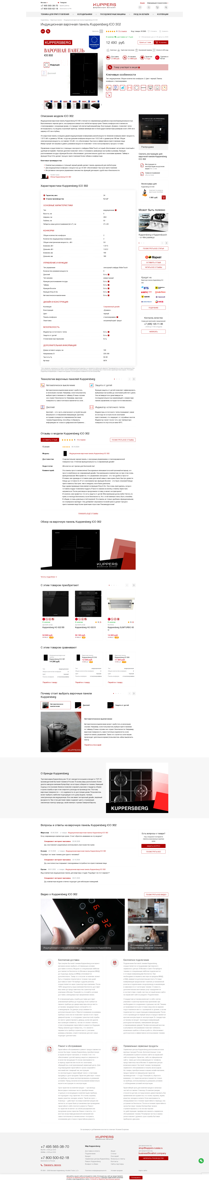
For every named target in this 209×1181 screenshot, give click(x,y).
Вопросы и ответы (118, 1159)
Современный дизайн (111, 307)
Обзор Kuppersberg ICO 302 (60, 177)
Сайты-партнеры (117, 1164)
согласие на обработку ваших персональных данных (83, 1177)
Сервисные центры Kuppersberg (97, 1159)
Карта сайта (143, 1170)
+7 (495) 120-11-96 (153, 324)
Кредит (88, 1156)
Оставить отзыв (153, 262)
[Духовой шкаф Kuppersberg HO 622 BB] (55, 603)
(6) (133, 622)
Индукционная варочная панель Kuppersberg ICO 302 (88, 833)
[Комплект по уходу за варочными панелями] (144, 192)
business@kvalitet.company (152, 1153)
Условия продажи (117, 1170)
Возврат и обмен (91, 1164)
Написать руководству (153, 1158)
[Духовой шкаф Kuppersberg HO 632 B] (88, 603)
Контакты (114, 1161)
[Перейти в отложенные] (140, 7)
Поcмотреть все (153, 852)
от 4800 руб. (132, 58)
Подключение (90, 1153)
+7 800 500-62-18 (49, 8)
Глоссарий (115, 1156)
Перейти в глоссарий (92, 745)
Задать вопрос (153, 846)
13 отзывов (122, 31)
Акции (142, 3)
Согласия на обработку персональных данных (105, 1179)
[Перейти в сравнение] (149, 7)
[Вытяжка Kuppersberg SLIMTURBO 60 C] (121, 603)
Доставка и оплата (92, 1151)
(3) (100, 622)
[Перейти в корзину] (157, 7)
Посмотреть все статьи (153, 248)
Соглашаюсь (136, 1178)
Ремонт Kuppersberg (93, 1161)
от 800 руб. (115, 58)
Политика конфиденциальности (95, 1170)
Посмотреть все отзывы (123, 440)
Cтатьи (113, 1153)
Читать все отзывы (153, 267)
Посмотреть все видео (156, 895)
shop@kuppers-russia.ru (151, 1148)
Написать (153, 332)
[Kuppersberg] (104, 5)
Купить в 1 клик (145, 42)
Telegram (63, 2)
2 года (147, 58)
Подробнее (153, 308)
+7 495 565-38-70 (49, 5)
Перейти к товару (50, 682)
